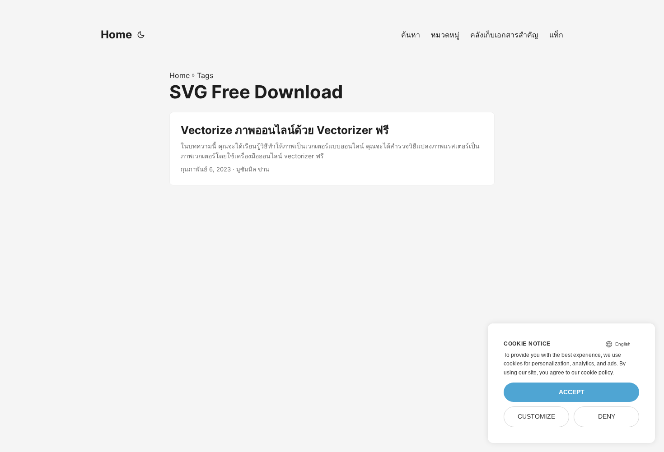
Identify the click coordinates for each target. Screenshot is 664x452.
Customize (536, 416)
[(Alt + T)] (141, 34)
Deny (606, 416)
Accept (572, 392)
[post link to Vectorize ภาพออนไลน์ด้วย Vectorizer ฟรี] (332, 148)
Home (116, 34)
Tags (205, 75)
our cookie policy (592, 372)
